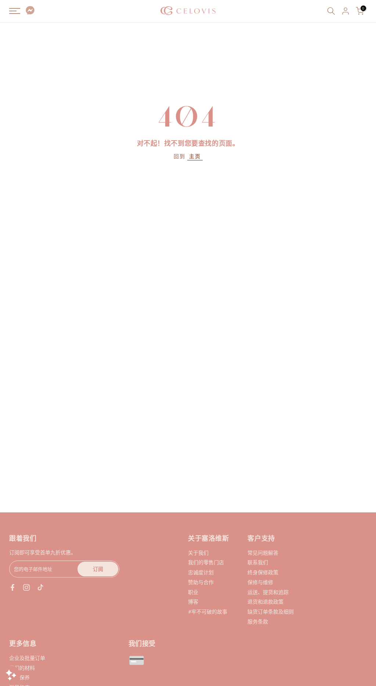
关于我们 (198, 553)
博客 (193, 601)
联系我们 (257, 562)
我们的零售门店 (206, 562)
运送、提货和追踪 (268, 592)
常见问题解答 (262, 553)
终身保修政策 (262, 572)
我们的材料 (22, 668)
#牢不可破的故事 (207, 611)
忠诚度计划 (201, 572)
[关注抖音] (40, 587)
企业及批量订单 (27, 658)
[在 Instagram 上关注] (26, 587)
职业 (193, 592)
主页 (195, 156)
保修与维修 (260, 582)
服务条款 (257, 621)
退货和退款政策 (265, 601)
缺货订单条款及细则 (270, 611)
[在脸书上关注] (12, 587)
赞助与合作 (201, 582)
